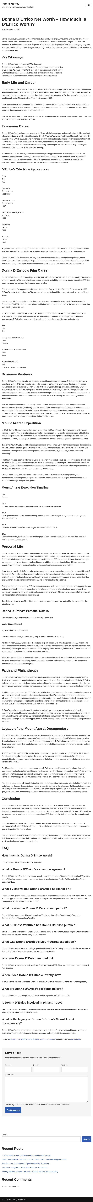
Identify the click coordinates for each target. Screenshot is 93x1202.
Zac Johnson (75, 1039)
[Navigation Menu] (88, 5)
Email (36, 1065)
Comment (9, 1075)
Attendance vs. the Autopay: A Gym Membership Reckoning (25, 1164)
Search (4, 1135)
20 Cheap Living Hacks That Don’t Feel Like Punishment (24, 1167)
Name (8, 1065)
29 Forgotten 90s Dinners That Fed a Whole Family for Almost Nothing (30, 1172)
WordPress (21, 1200)
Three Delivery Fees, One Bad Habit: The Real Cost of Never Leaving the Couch (34, 1159)
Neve (4, 1200)
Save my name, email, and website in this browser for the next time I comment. (38, 1105)
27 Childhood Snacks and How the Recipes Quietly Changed (26, 1155)
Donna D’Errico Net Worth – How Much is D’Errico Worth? (32, 1039)
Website (64, 1065)
